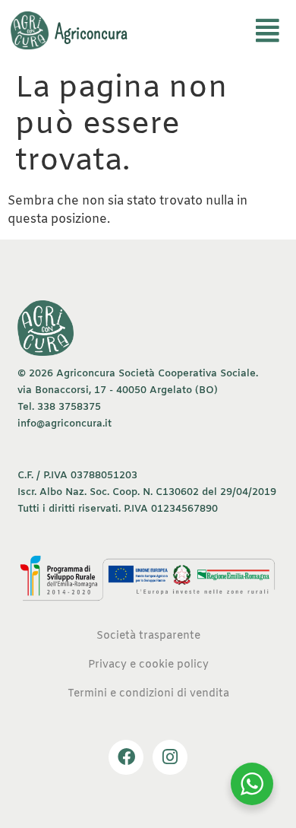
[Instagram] (170, 757)
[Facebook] (126, 757)
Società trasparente (148, 636)
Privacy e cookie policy (148, 665)
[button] (268, 32)
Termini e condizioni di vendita (148, 694)
